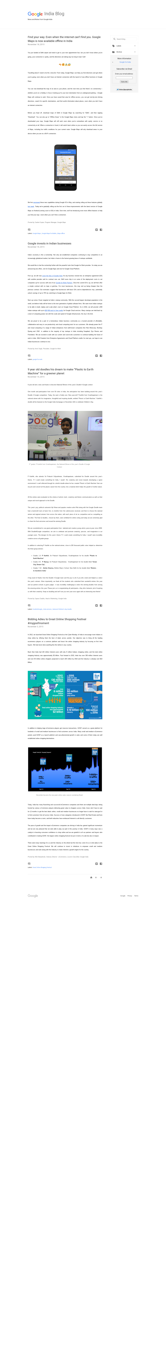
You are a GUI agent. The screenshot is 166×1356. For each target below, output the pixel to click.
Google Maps (37, 233)
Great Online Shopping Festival (42, 867)
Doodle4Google (38, 609)
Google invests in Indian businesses (49, 243)
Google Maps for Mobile (49, 233)
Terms (136, 896)
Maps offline (61, 233)
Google (123, 896)
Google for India (125, 62)
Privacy (129, 896)
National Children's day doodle (62, 609)
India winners (47, 609)
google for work (37, 359)
